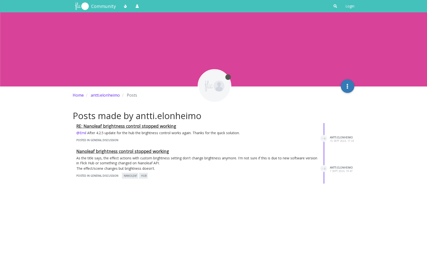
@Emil (81, 132)
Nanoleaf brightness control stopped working (122, 151)
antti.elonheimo (341, 137)
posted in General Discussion (97, 140)
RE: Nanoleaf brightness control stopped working (126, 126)
